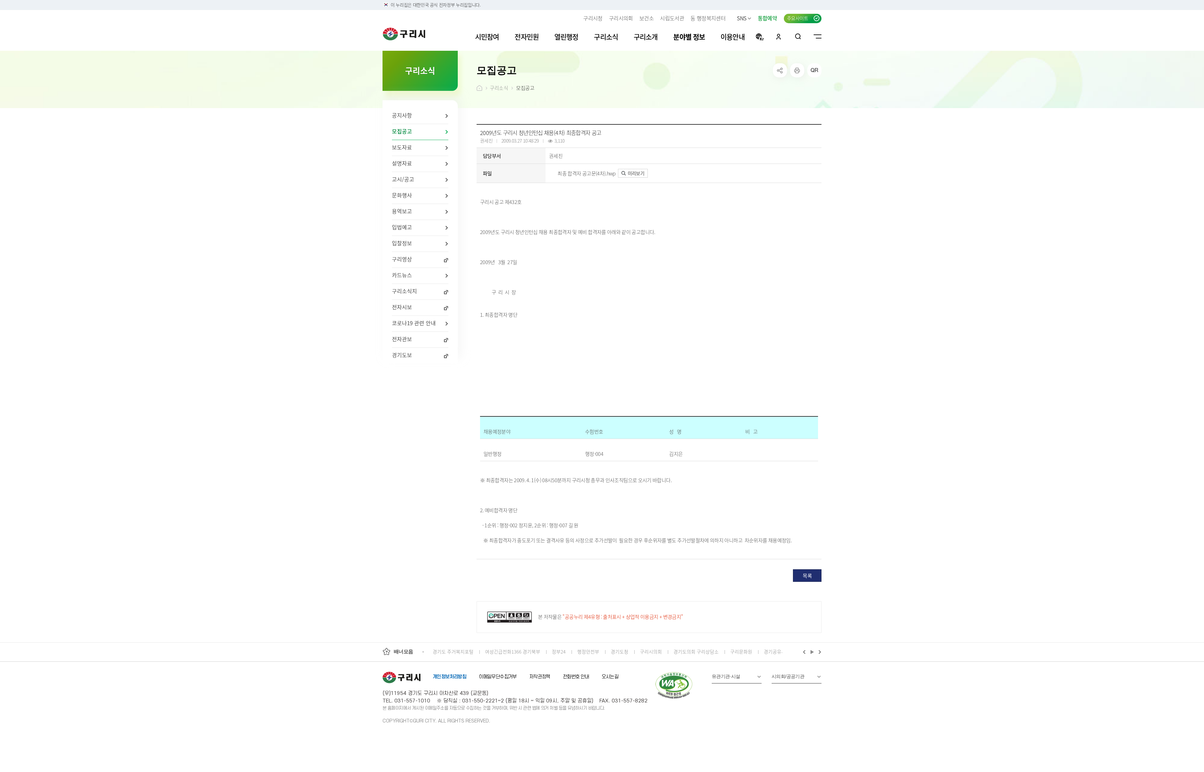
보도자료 (402, 147)
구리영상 (402, 259)
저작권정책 (539, 677)
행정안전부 (588, 651)
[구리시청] (404, 34)
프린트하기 (797, 70)
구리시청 (592, 18)
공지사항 (402, 115)
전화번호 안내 (576, 677)
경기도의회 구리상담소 (696, 651)
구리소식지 (404, 291)
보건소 (646, 18)
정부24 (559, 651)
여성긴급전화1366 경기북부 (512, 651)
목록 (807, 575)
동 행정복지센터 (708, 18)
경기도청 (619, 651)
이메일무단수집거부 (498, 677)
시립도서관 (672, 18)
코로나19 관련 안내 (414, 323)
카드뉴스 (402, 275)
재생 (812, 651)
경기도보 (402, 355)
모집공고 (402, 131)
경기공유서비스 (779, 651)
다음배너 (818, 651)
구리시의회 (621, 18)
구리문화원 (741, 651)
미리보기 (635, 173)
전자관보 (402, 339)
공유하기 (780, 70)
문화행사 (402, 195)
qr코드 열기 (814, 70)
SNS (741, 18)
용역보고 (402, 211)
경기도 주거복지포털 (453, 651)
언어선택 (759, 36)
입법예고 (402, 227)
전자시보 (402, 307)
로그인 (778, 36)
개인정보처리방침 (449, 677)
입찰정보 (402, 243)
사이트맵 (817, 36)
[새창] (674, 685)
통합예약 (767, 18)
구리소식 (499, 87)
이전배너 (805, 651)
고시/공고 (403, 179)
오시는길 (610, 677)
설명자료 (402, 163)
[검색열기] (798, 36)
